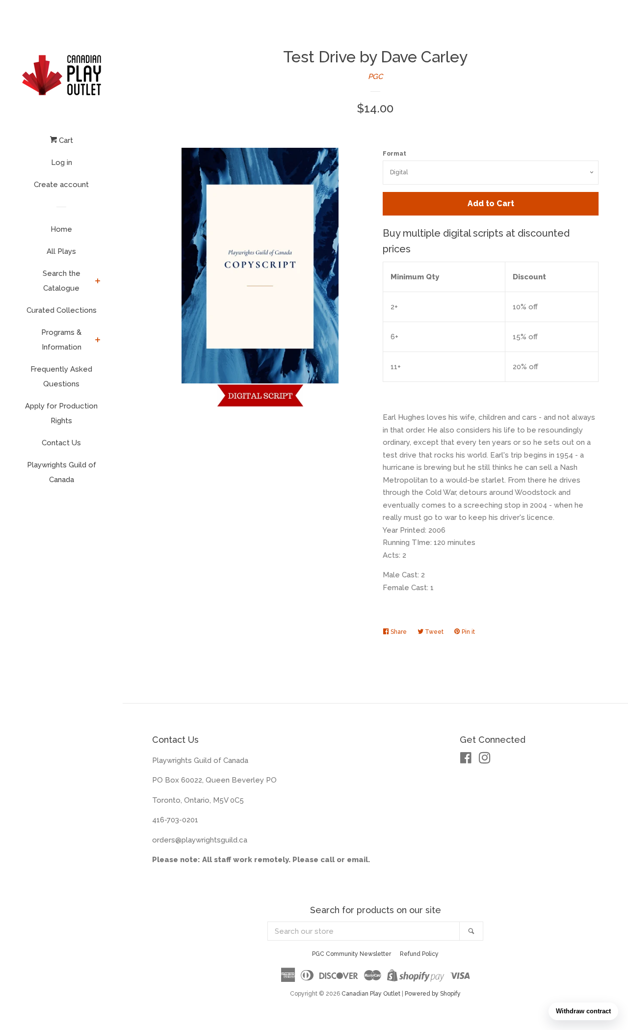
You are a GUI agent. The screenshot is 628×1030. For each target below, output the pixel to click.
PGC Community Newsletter (351, 953)
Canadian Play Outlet (370, 993)
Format (394, 153)
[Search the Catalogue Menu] (98, 281)
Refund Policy (419, 953)
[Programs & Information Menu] (98, 340)
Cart (65, 140)
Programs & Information (61, 340)
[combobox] (364, 931)
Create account (61, 184)
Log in (61, 162)
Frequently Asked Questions (61, 376)
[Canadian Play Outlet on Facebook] (466, 760)
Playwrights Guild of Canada (61, 472)
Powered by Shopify (433, 993)
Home (61, 229)
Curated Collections (61, 310)
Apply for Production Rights (61, 413)
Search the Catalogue (61, 281)
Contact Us (61, 442)
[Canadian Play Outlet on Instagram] (485, 760)
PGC (375, 76)
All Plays (61, 251)
